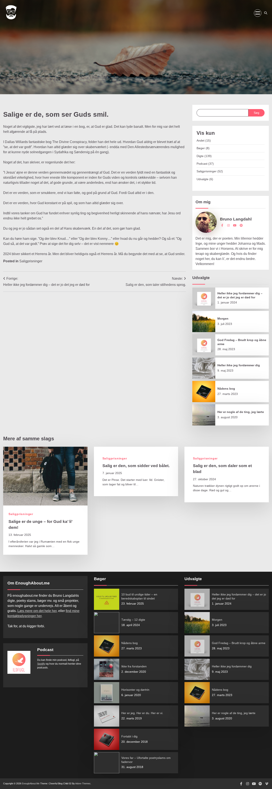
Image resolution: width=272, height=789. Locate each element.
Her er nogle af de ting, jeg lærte (240, 412)
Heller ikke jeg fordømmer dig (238, 365)
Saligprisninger (30, 261)
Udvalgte (202, 179)
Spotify (41, 663)
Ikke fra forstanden (134, 666)
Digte (200, 156)
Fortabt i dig (129, 736)
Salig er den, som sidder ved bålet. (136, 465)
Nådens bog (226, 388)
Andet (200, 140)
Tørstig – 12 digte (133, 619)
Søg (256, 112)
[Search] (265, 13)
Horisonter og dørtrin (135, 689)
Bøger (201, 148)
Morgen (222, 318)
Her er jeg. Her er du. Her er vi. (142, 713)
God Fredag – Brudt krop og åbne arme (238, 643)
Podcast (202, 163)
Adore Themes (83, 783)
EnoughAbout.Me (31, 783)
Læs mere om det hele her (37, 611)
